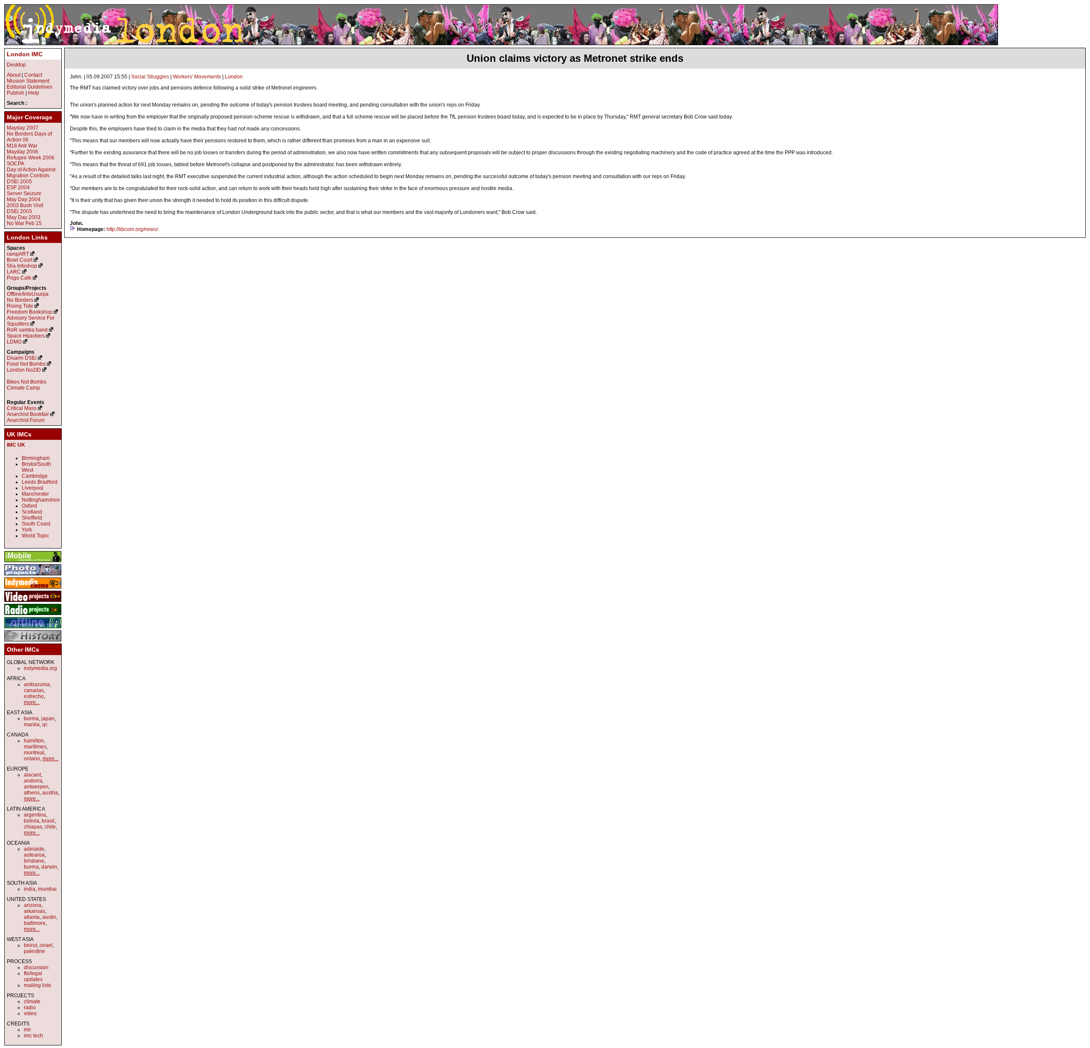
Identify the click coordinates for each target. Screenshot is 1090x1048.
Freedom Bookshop (29, 312)
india (29, 889)
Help (33, 93)
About (13, 75)
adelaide (34, 849)
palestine (34, 951)
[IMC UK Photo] (32, 576)
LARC (14, 272)
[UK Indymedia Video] (32, 602)
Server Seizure (24, 193)
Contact (33, 75)
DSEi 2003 (19, 211)
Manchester (35, 494)
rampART (18, 254)
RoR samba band (27, 330)
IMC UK (16, 445)
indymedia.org (40, 668)
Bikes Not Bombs (26, 382)
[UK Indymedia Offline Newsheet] (32, 629)
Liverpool (32, 488)
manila (32, 725)
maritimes (35, 747)
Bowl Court (19, 260)
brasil (48, 821)
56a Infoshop (22, 266)
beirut (30, 945)
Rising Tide (20, 306)
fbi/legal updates (33, 976)
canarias (34, 690)
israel (46, 945)
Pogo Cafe (19, 278)
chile (50, 827)
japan (47, 719)
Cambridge (35, 476)
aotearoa (34, 855)
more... (32, 702)
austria (50, 793)
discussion (36, 967)
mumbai (47, 889)
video (30, 1013)
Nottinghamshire (41, 500)
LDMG (14, 342)
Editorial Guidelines (29, 87)
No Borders (20, 300)
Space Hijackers (26, 336)
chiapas (33, 827)
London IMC (25, 54)
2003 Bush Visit (25, 205)
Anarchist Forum (26, 420)
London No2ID (24, 370)
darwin (49, 867)
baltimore (35, 923)
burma (31, 719)
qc (45, 725)
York (27, 530)
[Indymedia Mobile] (32, 563)
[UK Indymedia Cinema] (32, 589)
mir (27, 1030)
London (234, 77)
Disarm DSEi (22, 358)
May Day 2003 (23, 217)
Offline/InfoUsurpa (28, 294)
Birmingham (36, 458)
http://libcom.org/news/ (132, 229)
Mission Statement (28, 81)
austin (49, 917)
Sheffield (32, 518)
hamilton (34, 741)
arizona (32, 905)
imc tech (33, 1036)
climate (32, 1002)
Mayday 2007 (22, 128)
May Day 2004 (23, 199)
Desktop (16, 65)
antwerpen (36, 787)
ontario (32, 759)
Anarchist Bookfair (28, 414)
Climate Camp (23, 388)
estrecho (34, 696)
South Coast (36, 524)
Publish (15, 93)
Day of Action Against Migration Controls (31, 173)
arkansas (34, 911)
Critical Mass (22, 408)
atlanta (32, 917)
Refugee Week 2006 (30, 158)
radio (30, 1007)
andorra (33, 781)
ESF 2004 (18, 188)
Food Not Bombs (26, 364)
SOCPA (15, 164)
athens (32, 793)
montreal (34, 753)
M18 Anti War (22, 146)
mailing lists (37, 985)
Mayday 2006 (22, 152)
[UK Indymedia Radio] (32, 615)
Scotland (32, 512)
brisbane (34, 861)
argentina (35, 815)
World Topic (35, 536)
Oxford (29, 506)
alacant (32, 775)
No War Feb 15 (24, 223)
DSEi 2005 (19, 182)
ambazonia (37, 684)
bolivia (31, 821)
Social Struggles (150, 77)
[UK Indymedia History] (32, 642)
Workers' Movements (197, 77)
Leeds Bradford (39, 482)
